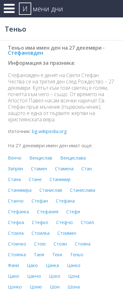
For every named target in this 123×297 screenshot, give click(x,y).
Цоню (36, 287)
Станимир (60, 179)
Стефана (65, 201)
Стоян (60, 244)
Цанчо (34, 276)
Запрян (15, 169)
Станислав (50, 190)
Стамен (39, 169)
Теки (57, 255)
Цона (73, 276)
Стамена (64, 169)
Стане (35, 179)
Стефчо (64, 222)
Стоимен (66, 233)
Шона (73, 287)
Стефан (40, 201)
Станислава (82, 190)
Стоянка (17, 255)
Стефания (47, 212)
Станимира (20, 190)
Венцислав (40, 158)
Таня (39, 255)
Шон (55, 287)
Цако (32, 265)
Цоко (54, 276)
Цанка (52, 265)
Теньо (76, 255)
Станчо (16, 201)
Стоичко (17, 244)
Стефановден (25, 52)
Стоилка (41, 233)
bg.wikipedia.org (49, 131)
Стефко (40, 222)
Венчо (14, 158)
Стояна (83, 244)
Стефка (16, 222)
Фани (13, 265)
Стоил (87, 222)
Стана (14, 179)
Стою (40, 244)
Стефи (73, 212)
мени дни (43, 8)
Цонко (15, 287)
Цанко (73, 265)
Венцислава (73, 158)
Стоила (16, 233)
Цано (13, 276)
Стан (86, 169)
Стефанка (18, 212)
